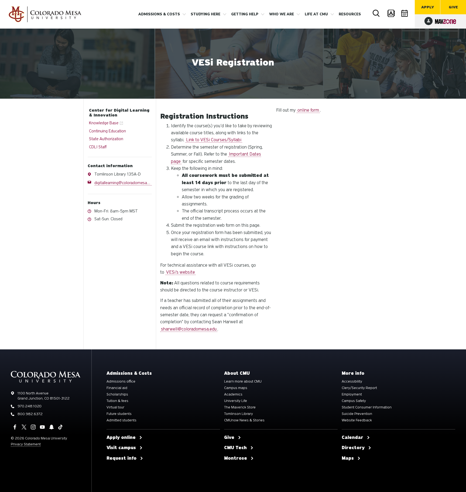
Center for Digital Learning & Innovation (119, 113)
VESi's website (180, 272)
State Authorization (106, 138)
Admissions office (121, 381)
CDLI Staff (98, 146)
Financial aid (117, 388)
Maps (348, 458)
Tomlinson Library (238, 414)
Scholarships (117, 394)
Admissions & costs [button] (159, 14)
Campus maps (235, 388)
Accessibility (352, 381)
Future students (119, 414)
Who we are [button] (281, 14)
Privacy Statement (26, 444)
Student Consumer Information (367, 407)
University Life (235, 401)
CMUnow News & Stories (244, 420)
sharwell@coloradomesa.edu (189, 329)
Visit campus (121, 447)
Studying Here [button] (205, 14)
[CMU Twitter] (24, 427)
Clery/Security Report (359, 388)
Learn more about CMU (243, 381)
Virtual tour (115, 407)
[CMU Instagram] (33, 427)
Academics (233, 394)
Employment (352, 394)
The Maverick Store (240, 407)
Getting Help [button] (244, 14)
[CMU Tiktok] (60, 427)
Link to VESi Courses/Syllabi (213, 139)
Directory (391, 13)
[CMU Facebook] (14, 427)
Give (453, 7)
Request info (121, 458)
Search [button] (376, 13)
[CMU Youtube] (42, 427)
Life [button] (316, 14)
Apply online (121, 437)
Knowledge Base (103, 123)
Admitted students (121, 420)
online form (308, 110)
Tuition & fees (117, 401)
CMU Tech (235, 447)
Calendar (405, 13)
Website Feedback (357, 420)
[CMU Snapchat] (51, 427)
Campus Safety (354, 401)
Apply (427, 7)
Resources (350, 14)
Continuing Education (107, 131)
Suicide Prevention (357, 414)
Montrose (235, 458)
